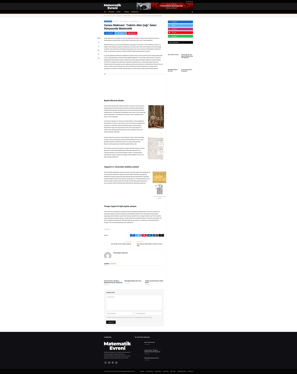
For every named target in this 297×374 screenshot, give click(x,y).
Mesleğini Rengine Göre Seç (133, 281)
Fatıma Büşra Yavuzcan (120, 253)
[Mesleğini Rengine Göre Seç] (134, 273)
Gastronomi (190, 371)
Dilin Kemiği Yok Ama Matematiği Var (121, 244)
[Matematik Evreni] (112, 6)
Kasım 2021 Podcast (173, 54)
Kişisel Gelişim (158, 371)
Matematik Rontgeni (126, 371)
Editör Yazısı (173, 371)
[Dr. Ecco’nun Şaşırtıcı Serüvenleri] (187, 64)
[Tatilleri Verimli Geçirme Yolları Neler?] (154, 273)
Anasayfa (142, 371)
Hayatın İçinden (108, 21)
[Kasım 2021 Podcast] (174, 49)
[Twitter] (98, 46)
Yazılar (119, 12)
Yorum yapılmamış (125, 21)
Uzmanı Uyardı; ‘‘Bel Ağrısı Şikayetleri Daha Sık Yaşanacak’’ (113, 281)
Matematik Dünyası (181, 371)
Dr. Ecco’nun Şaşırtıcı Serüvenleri (186, 70)
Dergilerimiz (134, 12)
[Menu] (105, 12)
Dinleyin (126, 12)
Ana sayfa (111, 12)
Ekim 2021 (107, 229)
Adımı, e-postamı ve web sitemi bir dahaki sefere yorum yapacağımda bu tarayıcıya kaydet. (130, 317)
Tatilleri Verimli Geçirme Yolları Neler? (154, 281)
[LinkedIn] (98, 50)
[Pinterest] (98, 54)
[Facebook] (98, 42)
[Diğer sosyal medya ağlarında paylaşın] (139, 33)
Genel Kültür (165, 371)
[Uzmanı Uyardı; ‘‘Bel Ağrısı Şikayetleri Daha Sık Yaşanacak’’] (113, 273)
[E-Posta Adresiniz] (98, 58)
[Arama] (192, 12)
